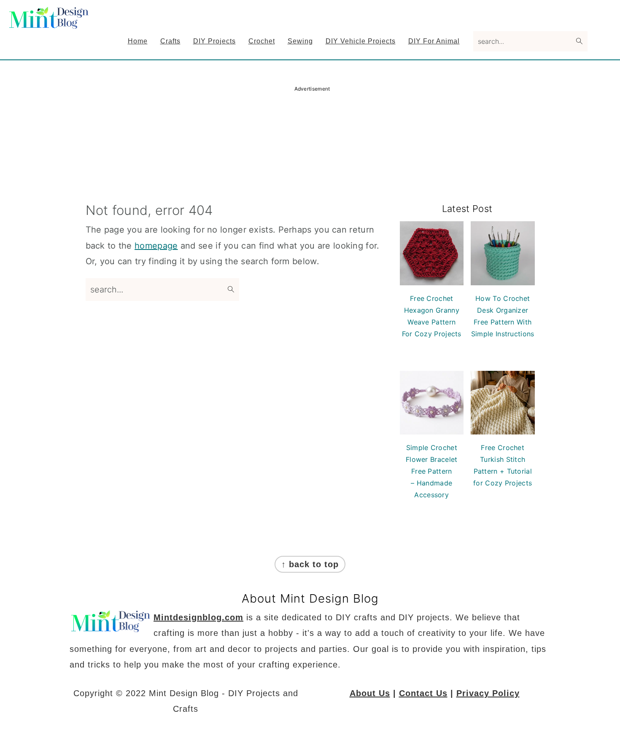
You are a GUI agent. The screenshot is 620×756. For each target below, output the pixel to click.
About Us (370, 693)
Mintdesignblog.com (198, 617)
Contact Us (423, 693)
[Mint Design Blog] (50, 23)
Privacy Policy (488, 693)
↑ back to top (310, 564)
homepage (156, 246)
